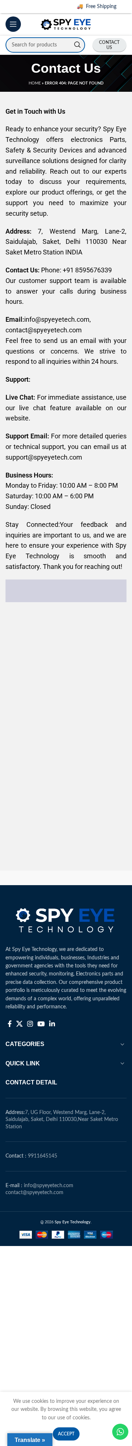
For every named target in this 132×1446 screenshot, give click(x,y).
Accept (66, 1434)
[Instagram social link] (30, 1023)
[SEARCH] (77, 45)
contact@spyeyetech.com (34, 1192)
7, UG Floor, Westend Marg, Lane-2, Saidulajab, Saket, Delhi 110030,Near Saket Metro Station (62, 1119)
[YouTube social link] (41, 1023)
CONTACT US (109, 45)
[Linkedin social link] (52, 1023)
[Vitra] (36, 878)
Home (35, 83)
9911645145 (42, 1156)
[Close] (126, 5)
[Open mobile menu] (13, 24)
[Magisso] (96, 878)
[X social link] (19, 1023)
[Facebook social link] (10, 1023)
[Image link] (66, 918)
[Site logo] (66, 24)
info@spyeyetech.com (48, 1185)
